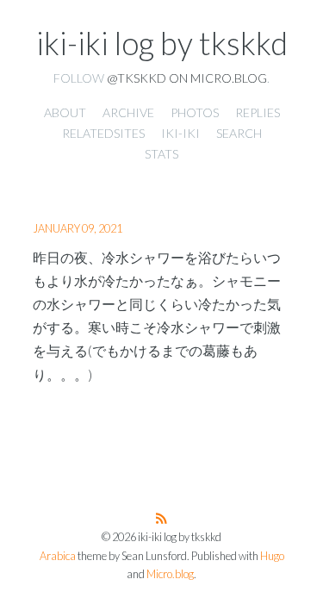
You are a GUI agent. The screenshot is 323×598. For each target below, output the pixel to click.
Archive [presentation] (128, 112)
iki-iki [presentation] (180, 133)
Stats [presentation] (161, 153)
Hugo (272, 556)
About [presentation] (65, 112)
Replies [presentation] (257, 112)
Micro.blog (170, 574)
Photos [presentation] (195, 112)
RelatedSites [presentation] (103, 133)
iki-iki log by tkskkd (162, 43)
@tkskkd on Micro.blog (187, 78)
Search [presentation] (239, 133)
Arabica (58, 556)
